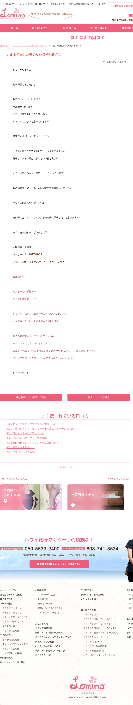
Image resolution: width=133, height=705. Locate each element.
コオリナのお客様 (10, 630)
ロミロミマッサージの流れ (12, 662)
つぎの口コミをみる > (118, 479)
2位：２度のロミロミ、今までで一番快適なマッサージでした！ (41, 428)
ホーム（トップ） (8, 590)
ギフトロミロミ (9, 626)
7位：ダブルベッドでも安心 (21, 452)
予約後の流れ (6, 658)
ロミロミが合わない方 (93, 650)
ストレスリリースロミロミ (15, 617)
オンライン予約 (88, 599)
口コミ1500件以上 (46, 594)
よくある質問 (41, 623)
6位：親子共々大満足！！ (20, 447)
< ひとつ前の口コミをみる (13, 479)
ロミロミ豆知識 (88, 610)
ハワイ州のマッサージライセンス (99, 655)
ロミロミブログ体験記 (48, 612)
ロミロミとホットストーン (96, 637)
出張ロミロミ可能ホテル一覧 (49, 632)
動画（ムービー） (46, 603)
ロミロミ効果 (6, 599)
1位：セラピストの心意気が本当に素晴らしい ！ (33, 423)
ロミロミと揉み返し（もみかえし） (100, 628)
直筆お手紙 (43, 599)
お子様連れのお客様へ (13, 653)
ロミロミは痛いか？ (92, 641)
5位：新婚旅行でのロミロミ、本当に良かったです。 (35, 442)
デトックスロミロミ (11, 612)
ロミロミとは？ (90, 614)
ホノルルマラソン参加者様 (15, 644)
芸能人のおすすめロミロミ (50, 608)
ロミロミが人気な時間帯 (95, 646)
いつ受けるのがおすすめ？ (47, 646)
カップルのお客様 (10, 648)
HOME (6, 46)
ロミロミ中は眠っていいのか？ (98, 619)
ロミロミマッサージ (11, 608)
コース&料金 (6, 603)
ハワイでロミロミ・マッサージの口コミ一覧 (29, 46)
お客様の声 (40, 590)
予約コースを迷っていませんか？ (51, 650)
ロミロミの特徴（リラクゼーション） (101, 632)
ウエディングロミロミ (13, 621)
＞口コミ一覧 (65, 466)
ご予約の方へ (6, 635)
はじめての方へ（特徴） (11, 594)
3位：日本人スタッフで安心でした (25, 433)
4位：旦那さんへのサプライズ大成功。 (27, 438)
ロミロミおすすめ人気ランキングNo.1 (54, 637)
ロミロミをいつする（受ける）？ (99, 623)
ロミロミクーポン (43, 655)
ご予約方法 (86, 590)
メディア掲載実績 (43, 628)
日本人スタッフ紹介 (44, 641)
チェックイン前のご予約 (92, 594)
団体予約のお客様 (10, 640)
